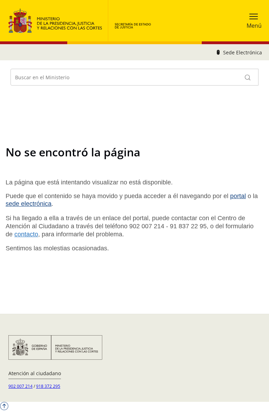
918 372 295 (48, 386)
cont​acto (26, 234)
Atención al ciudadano (34, 373)
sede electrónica (28, 203)
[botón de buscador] (248, 77)
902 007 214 (20, 386)
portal (238, 196)
